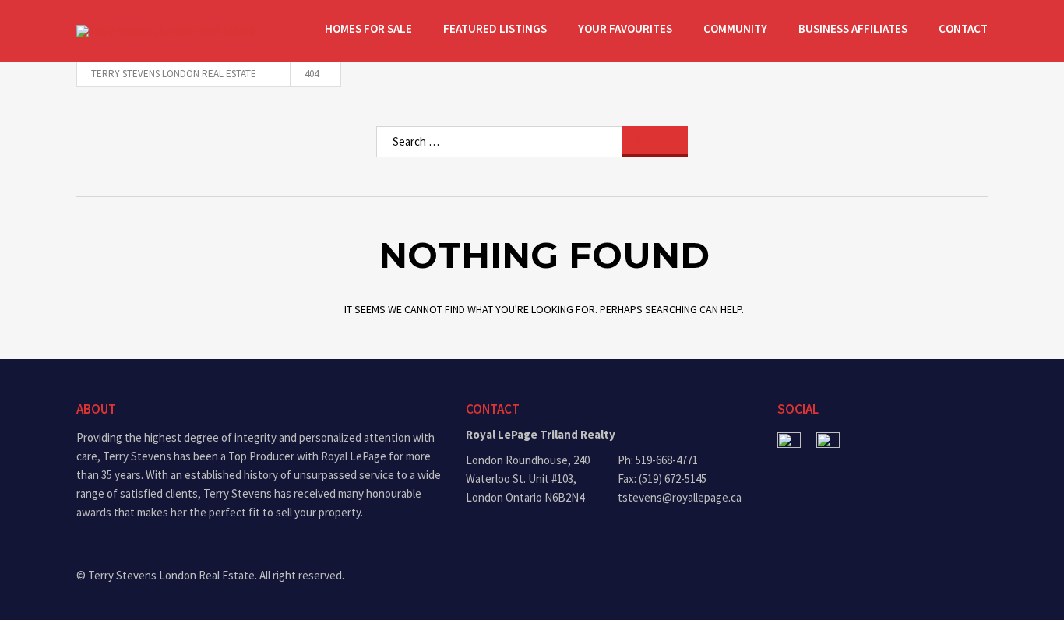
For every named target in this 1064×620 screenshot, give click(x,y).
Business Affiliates (852, 28)
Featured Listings (495, 28)
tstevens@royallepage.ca (680, 497)
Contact (963, 28)
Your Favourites (625, 28)
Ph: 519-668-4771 (658, 460)
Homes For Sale (368, 28)
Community (735, 28)
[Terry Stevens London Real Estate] (173, 31)
